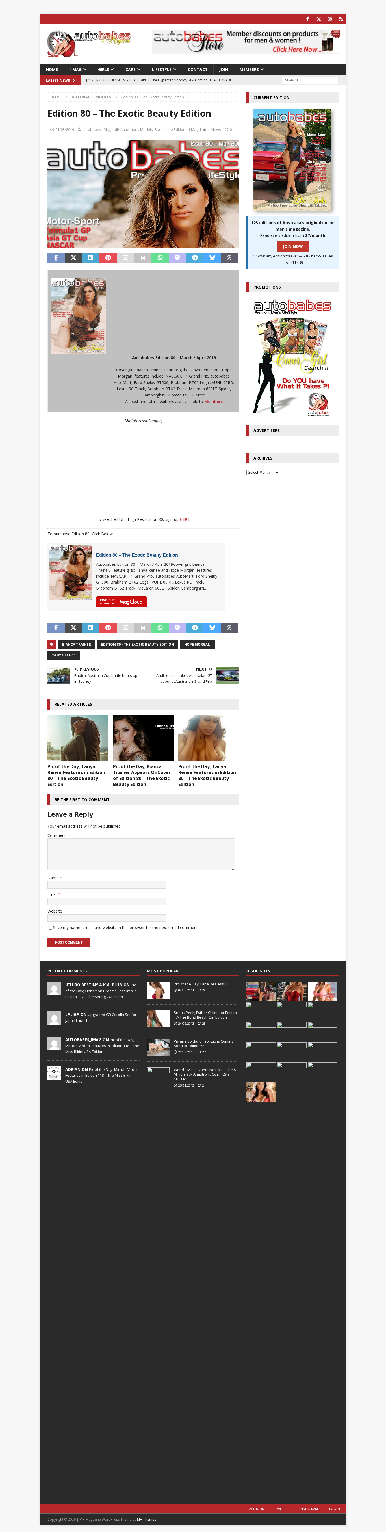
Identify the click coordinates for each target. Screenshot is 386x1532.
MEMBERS (249, 69)
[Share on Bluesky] (212, 258)
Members (213, 401)
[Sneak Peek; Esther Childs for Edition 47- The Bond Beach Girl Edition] (158, 1018)
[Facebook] (308, 19)
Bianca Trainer (76, 644)
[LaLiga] (54, 1021)
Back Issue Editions (171, 129)
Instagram (309, 1509)
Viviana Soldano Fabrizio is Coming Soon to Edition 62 (203, 1043)
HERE (185, 519)
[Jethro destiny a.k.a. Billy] (54, 992)
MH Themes (146, 1519)
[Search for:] (310, 80)
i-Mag (76, 69)
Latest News (210, 129)
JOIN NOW (293, 246)
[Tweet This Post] (73, 258)
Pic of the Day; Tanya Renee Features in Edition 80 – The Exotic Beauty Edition (76, 775)
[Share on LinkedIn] (90, 258)
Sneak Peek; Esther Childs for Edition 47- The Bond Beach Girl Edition (205, 1015)
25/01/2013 (186, 1085)
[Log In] (341, 19)
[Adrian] (54, 1076)
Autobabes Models (136, 129)
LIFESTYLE (162, 69)
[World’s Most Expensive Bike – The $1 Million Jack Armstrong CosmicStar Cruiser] (158, 1279)
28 (204, 1023)
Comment (56, 835)
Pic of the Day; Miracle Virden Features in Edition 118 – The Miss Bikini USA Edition (102, 1045)
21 (204, 1085)
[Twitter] (319, 19)
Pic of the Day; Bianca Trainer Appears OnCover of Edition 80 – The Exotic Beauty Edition (142, 775)
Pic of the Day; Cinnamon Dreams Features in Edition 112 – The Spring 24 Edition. (101, 990)
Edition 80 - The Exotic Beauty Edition (137, 644)
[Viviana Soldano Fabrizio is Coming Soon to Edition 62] (158, 1047)
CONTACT (198, 69)
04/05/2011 (186, 990)
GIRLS (103, 69)
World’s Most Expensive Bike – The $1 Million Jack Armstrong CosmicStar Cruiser (206, 1074)
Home (52, 69)
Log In (334, 1509)
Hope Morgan (197, 644)
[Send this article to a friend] (125, 258)
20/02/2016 (186, 1052)
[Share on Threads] (229, 258)
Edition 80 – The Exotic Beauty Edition (137, 555)
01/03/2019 (64, 129)
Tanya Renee (63, 655)
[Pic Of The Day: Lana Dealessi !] (158, 990)
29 (204, 990)
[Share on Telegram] (194, 258)
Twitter (282, 1509)
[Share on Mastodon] (177, 258)
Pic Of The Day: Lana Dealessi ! (200, 984)
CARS (130, 69)
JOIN (223, 69)
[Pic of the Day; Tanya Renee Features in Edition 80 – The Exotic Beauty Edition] (77, 738)
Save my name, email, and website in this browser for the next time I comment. (126, 927)
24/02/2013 (186, 1023)
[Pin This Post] (108, 258)
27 (204, 1052)
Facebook (256, 1509)
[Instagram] (330, 19)
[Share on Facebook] (56, 258)
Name (53, 878)
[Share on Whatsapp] (160, 258)
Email (52, 894)
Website (54, 911)
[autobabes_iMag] (54, 1047)
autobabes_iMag (96, 129)
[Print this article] (142, 258)
